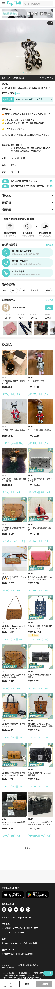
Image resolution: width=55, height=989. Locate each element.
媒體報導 (29, 954)
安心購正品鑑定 (8, 954)
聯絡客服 (14, 943)
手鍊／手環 (35, 290)
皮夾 (36, 928)
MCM (13, 165)
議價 (27, 984)
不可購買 (44, 984)
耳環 (14, 290)
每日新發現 (6, 928)
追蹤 (49, 308)
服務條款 (23, 943)
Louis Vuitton (20, 932)
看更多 (27, 848)
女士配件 (15, 158)
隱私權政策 (33, 943)
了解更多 (49, 245)
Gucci (11, 932)
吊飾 (23, 158)
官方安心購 (17, 928)
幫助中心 (5, 943)
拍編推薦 (20, 954)
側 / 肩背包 (27, 928)
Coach (4, 932)
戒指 (48, 290)
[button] (8, 316)
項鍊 (23, 290)
